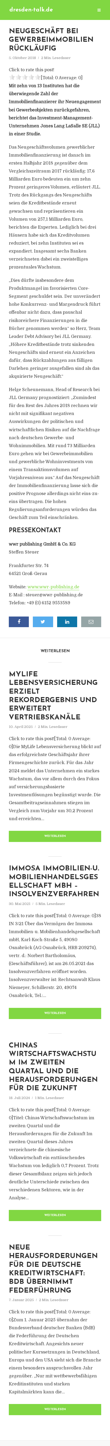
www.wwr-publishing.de (53, 587)
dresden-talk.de (31, 10)
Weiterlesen (55, 836)
